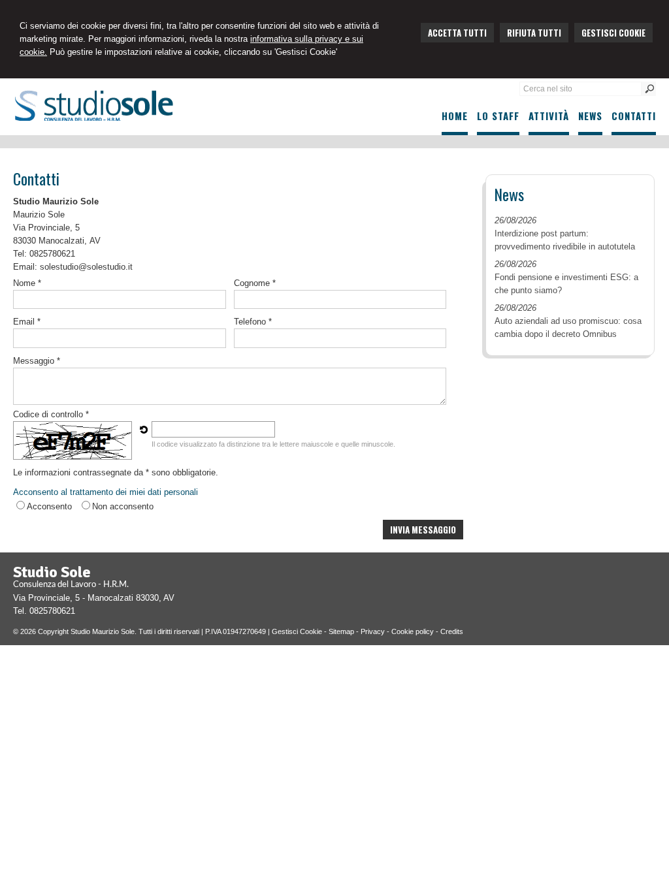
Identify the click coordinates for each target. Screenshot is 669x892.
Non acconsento (123, 506)
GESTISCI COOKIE (613, 32)
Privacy (373, 631)
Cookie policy (412, 631)
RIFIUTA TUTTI (534, 32)
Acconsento (49, 506)
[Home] (93, 118)
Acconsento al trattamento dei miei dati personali (105, 492)
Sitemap (341, 631)
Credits (451, 631)
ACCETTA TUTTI (457, 32)
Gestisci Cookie (297, 631)
